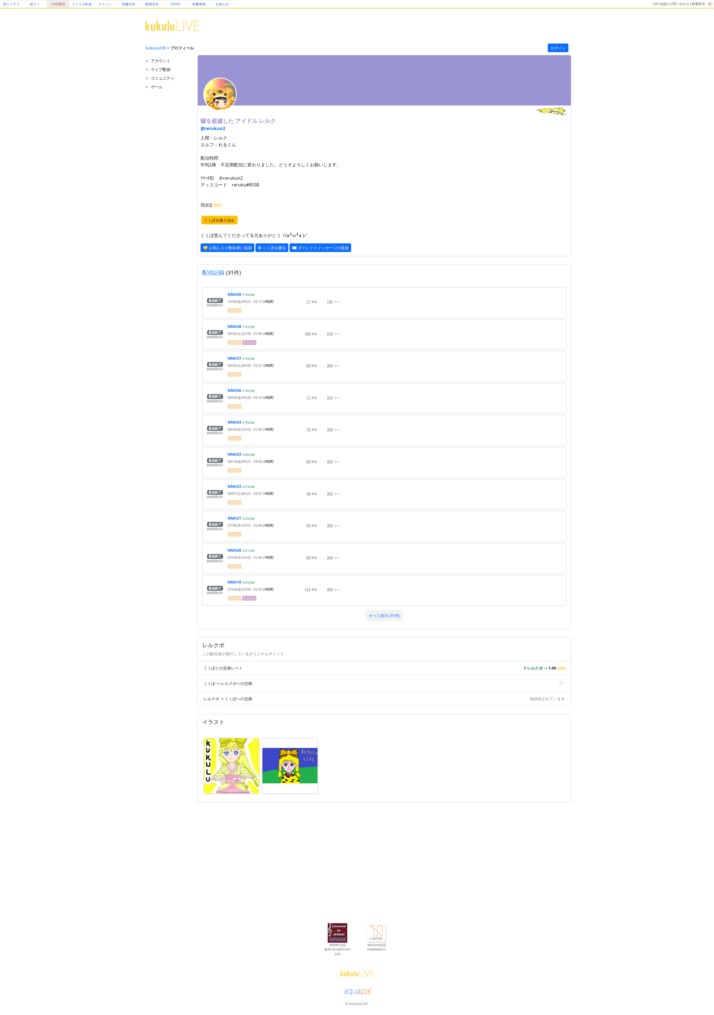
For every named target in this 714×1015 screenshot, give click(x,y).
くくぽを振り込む (219, 220)
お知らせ (222, 4)
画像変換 (199, 4)
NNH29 (234, 294)
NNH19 (234, 582)
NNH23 (234, 454)
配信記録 (213, 272)
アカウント (160, 60)
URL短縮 (660, 4)
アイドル (247, 120)
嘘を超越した (218, 120)
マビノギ (234, 310)
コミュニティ (162, 78)
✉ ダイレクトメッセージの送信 (320, 247)
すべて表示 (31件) (384, 615)
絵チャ (35, 4)
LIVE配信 (58, 4)
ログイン (558, 48)
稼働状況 (698, 4)
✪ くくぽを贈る (272, 247)
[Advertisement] (168, 183)
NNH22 (234, 486)
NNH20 (234, 550)
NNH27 (234, 358)
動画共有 (152, 4)
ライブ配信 (160, 69)
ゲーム (157, 86)
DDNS (175, 4)
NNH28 (234, 326)
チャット (105, 4)
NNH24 (234, 422)
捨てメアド (11, 4)
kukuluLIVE (156, 48)
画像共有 (128, 4)
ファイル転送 (82, 4)
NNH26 (234, 390)
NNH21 (234, 518)
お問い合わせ (679, 4)
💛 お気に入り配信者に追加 (227, 247)
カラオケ (249, 342)
